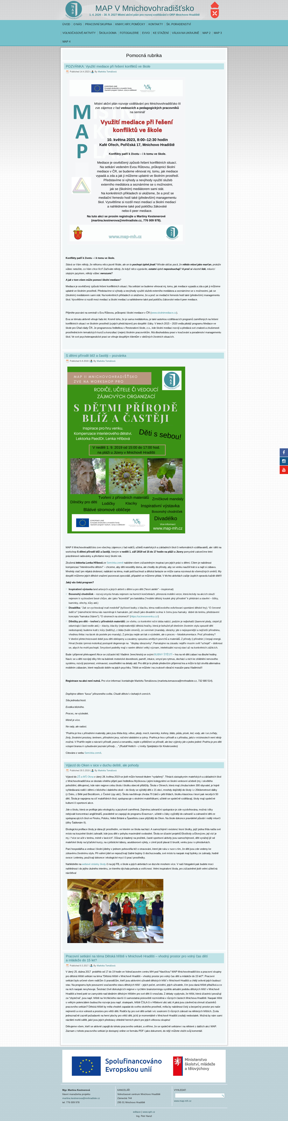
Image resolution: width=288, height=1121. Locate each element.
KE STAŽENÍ (161, 33)
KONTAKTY (155, 24)
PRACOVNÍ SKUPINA (98, 24)
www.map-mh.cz (182, 1100)
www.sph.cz (149, 1111)
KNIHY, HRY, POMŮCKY (130, 24)
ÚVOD (66, 24)
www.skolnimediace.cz (163, 312)
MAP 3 (218, 33)
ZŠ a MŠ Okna (85, 776)
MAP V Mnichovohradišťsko (144, 8)
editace (137, 1111)
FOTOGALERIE (129, 33)
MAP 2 (206, 33)
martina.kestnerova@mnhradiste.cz (81, 1098)
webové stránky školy (94, 864)
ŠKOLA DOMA (107, 33)
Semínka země (115, 562)
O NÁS (78, 24)
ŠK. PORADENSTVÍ (178, 24)
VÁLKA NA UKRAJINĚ (185, 33)
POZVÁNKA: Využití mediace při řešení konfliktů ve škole (108, 66)
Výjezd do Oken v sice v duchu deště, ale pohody (102, 765)
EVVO (146, 33)
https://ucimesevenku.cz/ (144, 616)
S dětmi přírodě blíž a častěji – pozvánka (96, 355)
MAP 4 (66, 41)
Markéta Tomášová (107, 71)
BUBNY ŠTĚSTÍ (163, 654)
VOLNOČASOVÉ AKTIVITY (79, 33)
